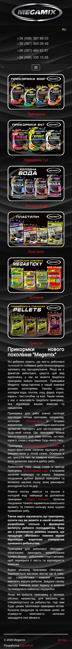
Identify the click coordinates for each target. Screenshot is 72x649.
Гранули (36, 343)
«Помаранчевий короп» (42, 446)
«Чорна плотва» (37, 499)
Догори (62, 640)
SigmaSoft (26, 645)
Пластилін (36, 252)
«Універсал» (33, 421)
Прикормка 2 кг (36, 160)
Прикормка (36, 114)
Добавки (36, 297)
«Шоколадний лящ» (35, 470)
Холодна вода (36, 206)
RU (64, 29)
